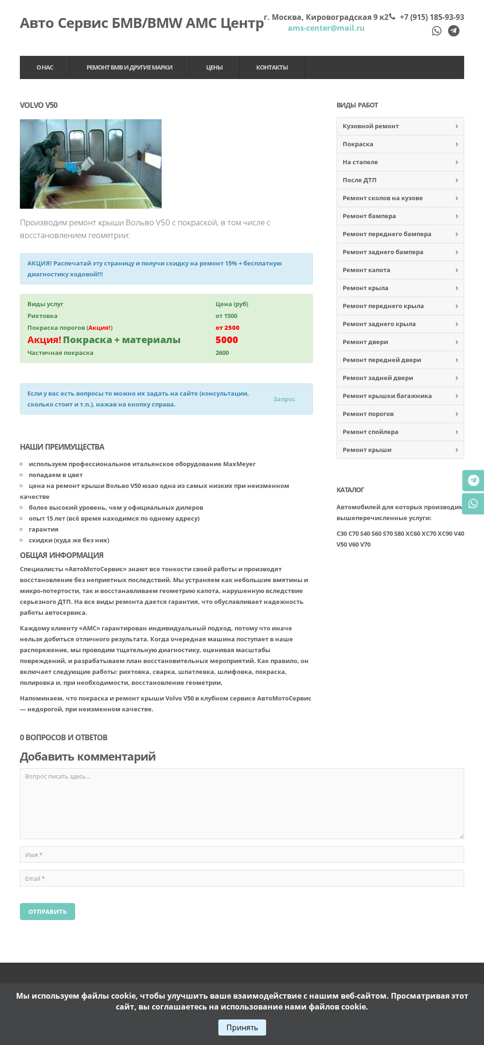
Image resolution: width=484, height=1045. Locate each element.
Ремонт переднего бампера (387, 234)
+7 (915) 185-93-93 (432, 17)
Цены (214, 67)
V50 (342, 544)
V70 (365, 544)
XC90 (445, 533)
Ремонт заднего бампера (383, 252)
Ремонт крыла (366, 287)
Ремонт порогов (368, 413)
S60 (376, 533)
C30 (342, 533)
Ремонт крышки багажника (387, 395)
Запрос (284, 399)
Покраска (358, 144)
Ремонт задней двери (378, 377)
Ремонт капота (366, 270)
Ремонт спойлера (370, 431)
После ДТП (360, 180)
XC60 (413, 533)
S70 (388, 533)
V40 (459, 533)
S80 (399, 533)
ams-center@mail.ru (326, 28)
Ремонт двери (365, 341)
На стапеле (360, 162)
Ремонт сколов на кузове (383, 198)
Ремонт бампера (369, 216)
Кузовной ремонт (371, 126)
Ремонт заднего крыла (379, 323)
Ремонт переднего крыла (383, 305)
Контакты (272, 67)
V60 (353, 544)
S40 (365, 533)
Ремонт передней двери (382, 359)
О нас (44, 67)
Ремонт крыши (367, 449)
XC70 (429, 533)
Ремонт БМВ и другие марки (129, 67)
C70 (353, 533)
